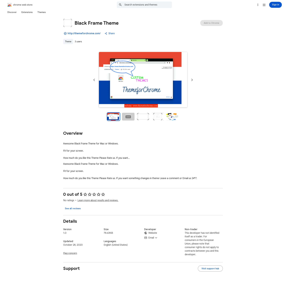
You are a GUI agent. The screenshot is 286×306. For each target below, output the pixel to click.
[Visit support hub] (210, 268)
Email (151, 237)
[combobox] (148, 5)
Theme (68, 41)
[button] (264, 5)
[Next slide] (192, 80)
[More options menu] (258, 5)
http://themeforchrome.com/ (84, 33)
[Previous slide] (94, 80)
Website (152, 232)
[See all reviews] (73, 208)
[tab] (12, 12)
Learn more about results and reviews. (97, 200)
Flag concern (70, 253)
